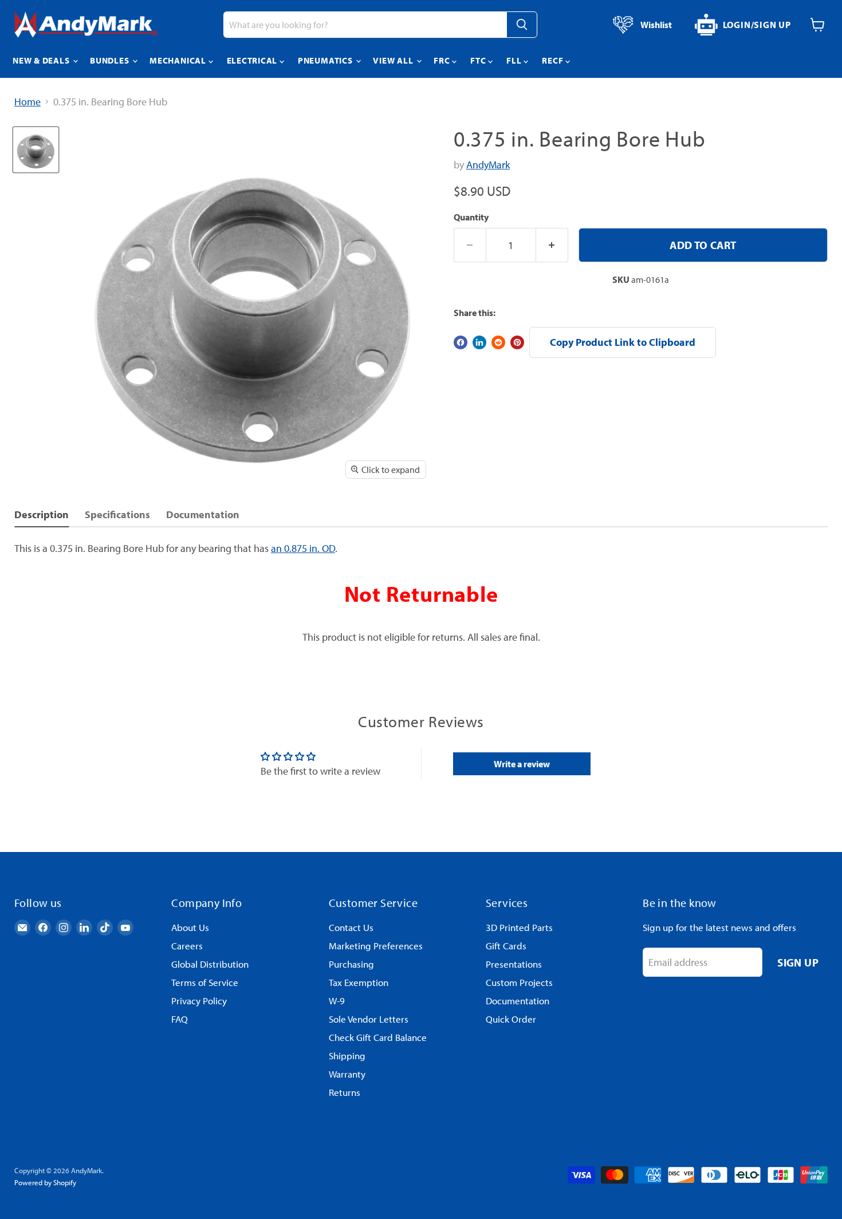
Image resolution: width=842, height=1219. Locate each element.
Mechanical (178, 60)
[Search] (521, 24)
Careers (187, 946)
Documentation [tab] (202, 514)
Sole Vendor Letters (368, 1019)
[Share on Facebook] (460, 342)
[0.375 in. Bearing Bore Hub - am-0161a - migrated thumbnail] (35, 149)
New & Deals (42, 60)
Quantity (471, 217)
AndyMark (488, 164)
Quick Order (511, 1019)
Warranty (347, 1074)
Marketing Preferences (376, 946)
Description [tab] (41, 514)
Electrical (253, 60)
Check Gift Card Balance (378, 1037)
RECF (553, 60)
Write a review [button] (522, 764)
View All (394, 60)
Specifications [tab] (117, 514)
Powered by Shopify (45, 1182)
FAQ (179, 1019)
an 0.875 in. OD (303, 548)
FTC (479, 60)
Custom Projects (519, 982)
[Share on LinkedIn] (479, 342)
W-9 (337, 1001)
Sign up (798, 962)
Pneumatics (326, 60)
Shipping (347, 1056)
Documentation (517, 1001)
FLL (515, 60)
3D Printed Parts (519, 927)
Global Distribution (210, 964)
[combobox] (364, 24)
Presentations (514, 964)
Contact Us (351, 927)
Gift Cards (506, 946)
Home (27, 102)
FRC (443, 60)
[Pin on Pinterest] (517, 342)
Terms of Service (204, 982)
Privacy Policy (199, 1001)
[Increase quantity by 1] (552, 245)
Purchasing (351, 964)
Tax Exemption (358, 982)
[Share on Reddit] (498, 342)
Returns (344, 1092)
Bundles (110, 60)
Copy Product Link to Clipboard (622, 342)
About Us (190, 927)
